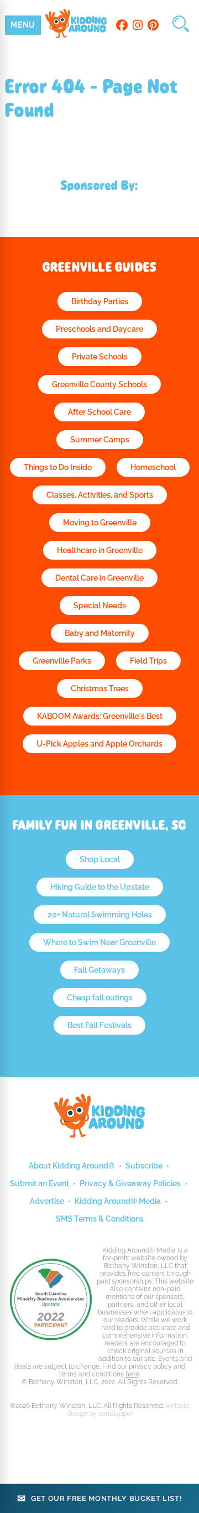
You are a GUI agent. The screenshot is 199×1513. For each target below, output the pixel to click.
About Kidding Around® (72, 1165)
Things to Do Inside (58, 467)
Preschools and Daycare (99, 329)
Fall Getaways (99, 970)
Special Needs (100, 605)
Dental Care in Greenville (99, 577)
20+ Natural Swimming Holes (100, 914)
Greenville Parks (62, 660)
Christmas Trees (100, 688)
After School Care (99, 412)
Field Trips (148, 660)
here (132, 1374)
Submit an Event (39, 1183)
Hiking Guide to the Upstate (99, 887)
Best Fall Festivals (99, 1025)
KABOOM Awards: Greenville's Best (100, 716)
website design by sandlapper (128, 1409)
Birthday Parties (99, 301)
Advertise (47, 1201)
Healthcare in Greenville (100, 550)
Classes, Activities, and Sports (99, 495)
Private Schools (100, 356)
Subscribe (144, 1165)
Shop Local (100, 859)
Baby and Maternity (100, 633)
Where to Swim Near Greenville (99, 942)
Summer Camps (99, 439)
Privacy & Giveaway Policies (130, 1183)
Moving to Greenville (100, 522)
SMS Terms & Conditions (100, 1218)
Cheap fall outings (100, 997)
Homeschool (153, 467)
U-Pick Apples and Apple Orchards (99, 743)
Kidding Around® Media (118, 1201)
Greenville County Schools (99, 384)
